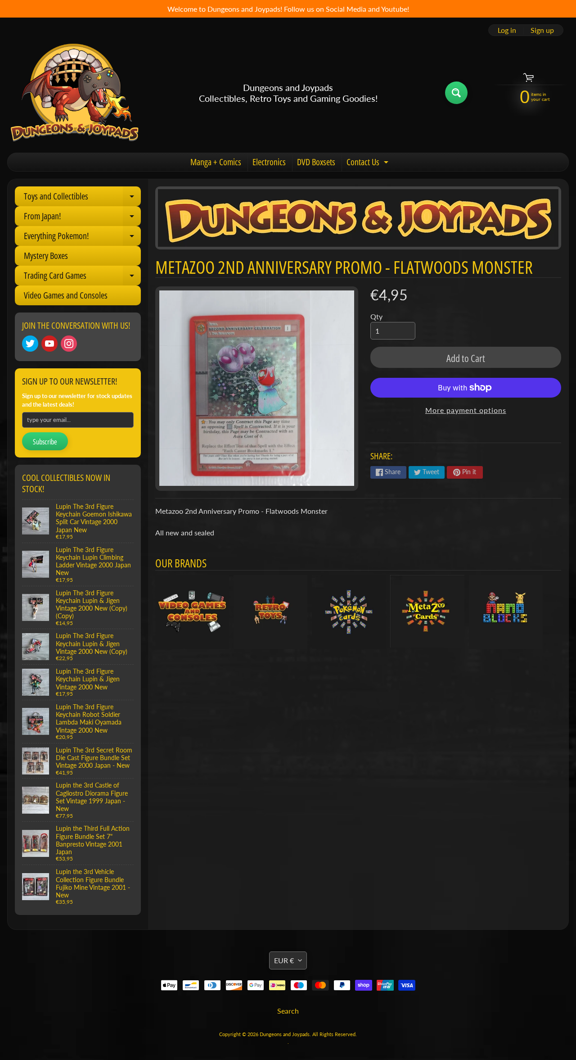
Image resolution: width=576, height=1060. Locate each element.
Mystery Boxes (46, 255)
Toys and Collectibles (82, 198)
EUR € (284, 960)
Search (288, 1010)
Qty (376, 316)
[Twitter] (30, 343)
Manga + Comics (215, 162)
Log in (507, 30)
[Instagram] (69, 343)
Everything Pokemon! (82, 238)
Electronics (269, 162)
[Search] (456, 93)
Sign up (542, 30)
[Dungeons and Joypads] (74, 92)
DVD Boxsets (316, 162)
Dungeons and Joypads (285, 1034)
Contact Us (368, 163)
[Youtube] (49, 343)
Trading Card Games (82, 277)
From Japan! (82, 218)
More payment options (465, 410)
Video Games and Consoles (66, 295)
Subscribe (45, 442)
